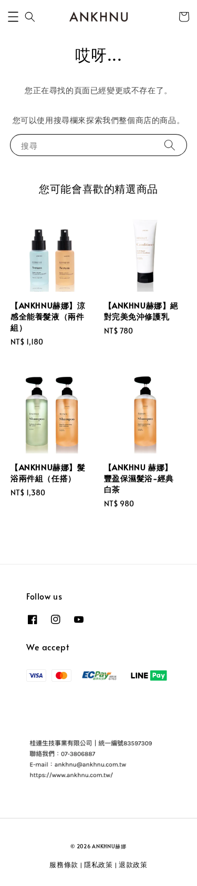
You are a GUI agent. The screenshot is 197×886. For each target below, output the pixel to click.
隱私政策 (98, 864)
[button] (13, 16)
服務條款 (63, 864)
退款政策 (133, 864)
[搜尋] (169, 145)
